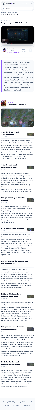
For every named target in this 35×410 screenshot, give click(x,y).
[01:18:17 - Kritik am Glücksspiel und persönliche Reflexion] (30, 296)
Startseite (3, 12)
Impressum (27, 405)
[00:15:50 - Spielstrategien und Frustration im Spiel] (30, 167)
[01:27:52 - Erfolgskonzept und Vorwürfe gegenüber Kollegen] (30, 329)
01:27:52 (5, 331)
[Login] (23, 3)
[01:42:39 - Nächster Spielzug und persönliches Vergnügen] (30, 364)
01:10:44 (5, 230)
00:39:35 (5, 202)
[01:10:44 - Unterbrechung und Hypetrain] (30, 229)
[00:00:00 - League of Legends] (17, 118)
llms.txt (17, 405)
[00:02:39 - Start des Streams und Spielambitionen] (30, 134)
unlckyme (15, 12)
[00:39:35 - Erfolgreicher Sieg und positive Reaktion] (30, 200)
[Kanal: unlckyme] (4, 50)
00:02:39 (5, 136)
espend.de (8, 405)
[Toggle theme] (27, 3)
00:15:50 (5, 169)
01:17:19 (5, 265)
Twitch (9, 12)
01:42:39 (5, 366)
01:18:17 (5, 298)
